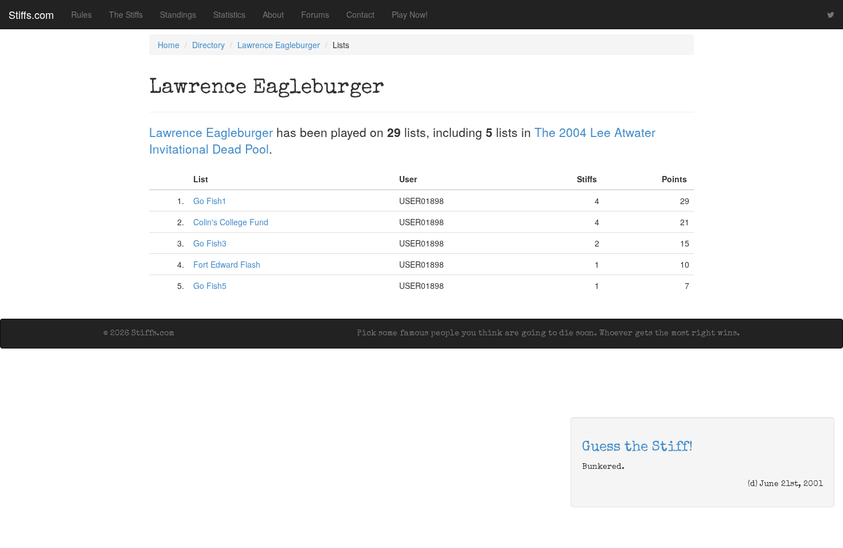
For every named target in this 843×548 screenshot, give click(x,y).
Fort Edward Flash (226, 264)
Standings (178, 14)
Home (168, 44)
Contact (360, 14)
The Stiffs (126, 14)
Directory (208, 44)
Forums (315, 14)
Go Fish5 (210, 285)
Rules (81, 14)
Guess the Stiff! (637, 448)
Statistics (229, 14)
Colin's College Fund (230, 222)
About (273, 14)
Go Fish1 (210, 200)
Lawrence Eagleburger (278, 44)
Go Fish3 (210, 243)
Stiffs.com (31, 14)
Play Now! (410, 14)
